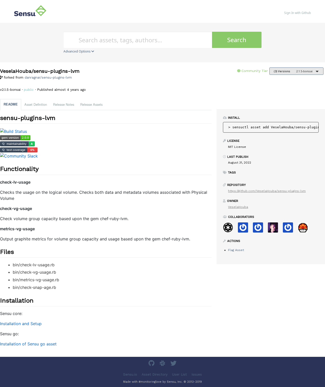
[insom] (275, 229)
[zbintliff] (245, 229)
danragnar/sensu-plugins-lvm (48, 77)
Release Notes (63, 104)
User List (179, 374)
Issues (196, 374)
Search (236, 40)
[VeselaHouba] (305, 229)
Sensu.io (130, 374)
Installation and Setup (21, 323)
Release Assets (91, 104)
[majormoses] (230, 229)
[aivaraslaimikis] (290, 229)
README (11, 104)
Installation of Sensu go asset (28, 343)
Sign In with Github (297, 13)
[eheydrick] (260, 229)
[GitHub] (152, 364)
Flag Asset (236, 250)
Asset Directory (155, 374)
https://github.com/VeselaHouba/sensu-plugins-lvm (267, 191)
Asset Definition (35, 104)
